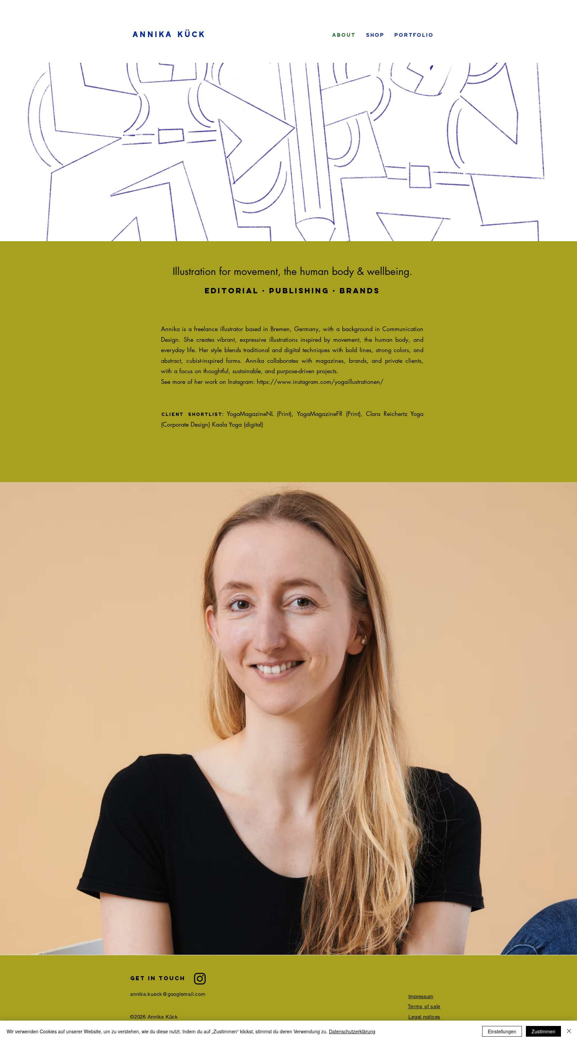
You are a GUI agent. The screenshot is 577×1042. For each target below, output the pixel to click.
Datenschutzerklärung (352, 1031)
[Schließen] (569, 1031)
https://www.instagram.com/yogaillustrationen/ (320, 382)
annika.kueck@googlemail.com (167, 994)
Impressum (420, 996)
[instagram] (200, 979)
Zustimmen (543, 1031)
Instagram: (242, 382)
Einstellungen (502, 1031)
